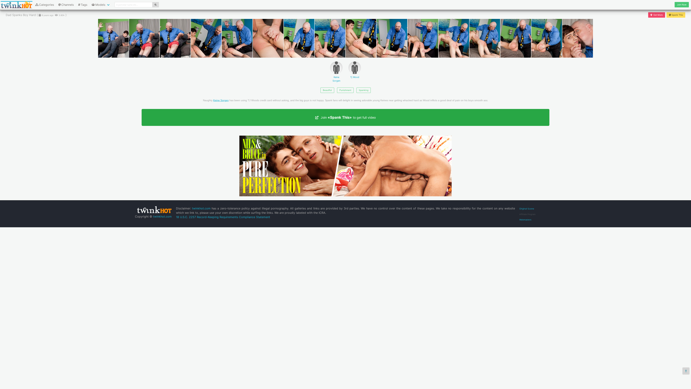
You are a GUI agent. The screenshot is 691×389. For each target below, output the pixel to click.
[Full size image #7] (330, 38)
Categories (46, 4)
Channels (67, 4)
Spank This (677, 15)
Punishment (345, 90)
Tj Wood (354, 77)
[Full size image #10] (423, 38)
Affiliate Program (527, 214)
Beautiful (327, 90)
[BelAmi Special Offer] (345, 195)
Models (100, 4)
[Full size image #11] (454, 38)
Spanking (363, 90)
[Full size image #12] (484, 38)
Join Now (682, 4)
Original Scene (526, 208)
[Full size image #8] (361, 38)
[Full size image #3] (206, 38)
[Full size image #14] (546, 38)
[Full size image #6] (299, 38)
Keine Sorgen (336, 79)
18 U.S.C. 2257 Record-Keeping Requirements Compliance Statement (223, 217)
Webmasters (525, 219)
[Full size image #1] (144, 38)
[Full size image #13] (515, 38)
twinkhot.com (162, 216)
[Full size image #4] (237, 38)
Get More (658, 15)
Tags (84, 4)
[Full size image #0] (113, 38)
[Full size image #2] (175, 38)
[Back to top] (686, 371)
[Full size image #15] (577, 38)
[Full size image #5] (268, 38)
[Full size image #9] (392, 38)
